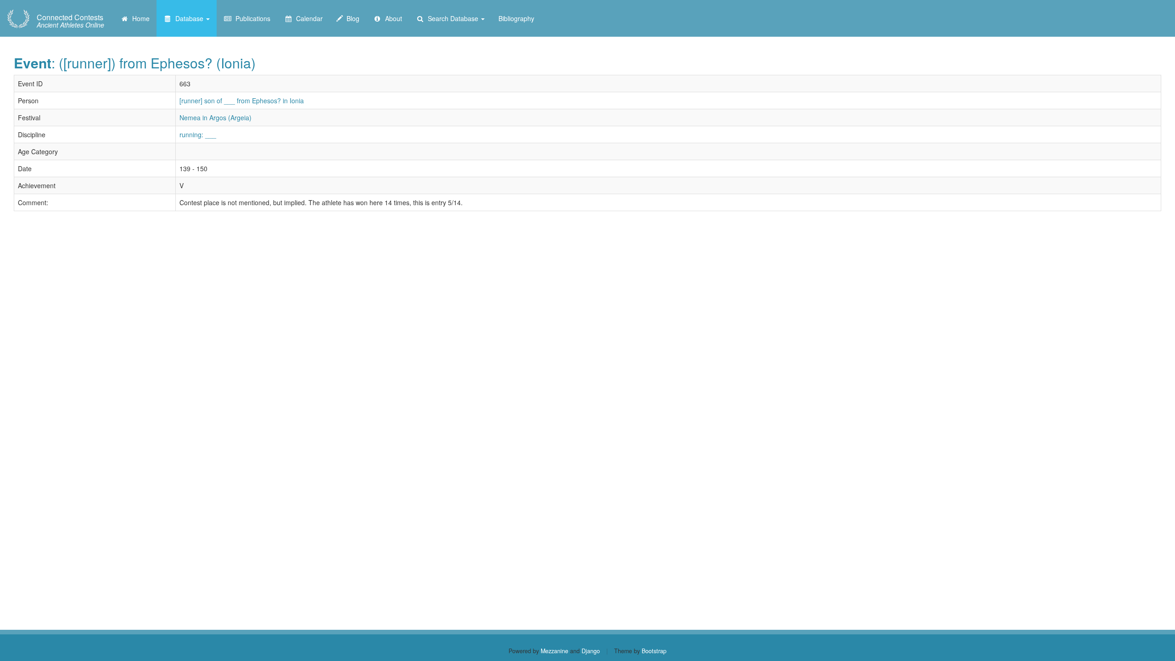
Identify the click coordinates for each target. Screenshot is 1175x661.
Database (188, 18)
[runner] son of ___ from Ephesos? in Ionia (241, 100)
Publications (251, 18)
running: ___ (197, 134)
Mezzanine (554, 651)
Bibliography (516, 18)
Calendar (307, 18)
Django (591, 651)
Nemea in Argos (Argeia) (215, 117)
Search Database (452, 18)
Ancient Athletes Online (70, 21)
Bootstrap (654, 651)
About (391, 18)
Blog (351, 18)
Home (139, 18)
